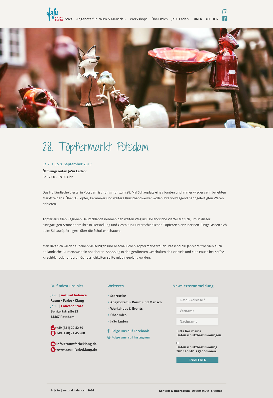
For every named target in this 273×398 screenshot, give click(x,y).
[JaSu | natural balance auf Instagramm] (224, 12)
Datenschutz (200, 391)
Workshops (138, 19)
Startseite (118, 296)
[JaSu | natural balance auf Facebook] (224, 18)
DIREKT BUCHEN (205, 19)
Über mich (159, 19)
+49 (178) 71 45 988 (70, 333)
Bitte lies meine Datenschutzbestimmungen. (199, 333)
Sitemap (216, 391)
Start (68, 19)
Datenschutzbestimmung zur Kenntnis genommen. (196, 349)
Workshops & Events (126, 308)
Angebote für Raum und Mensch (136, 302)
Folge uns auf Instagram (131, 337)
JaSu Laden (180, 19)
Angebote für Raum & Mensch (100, 19)
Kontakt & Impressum (174, 391)
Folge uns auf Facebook (130, 331)
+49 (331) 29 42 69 (69, 328)
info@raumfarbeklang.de (76, 344)
